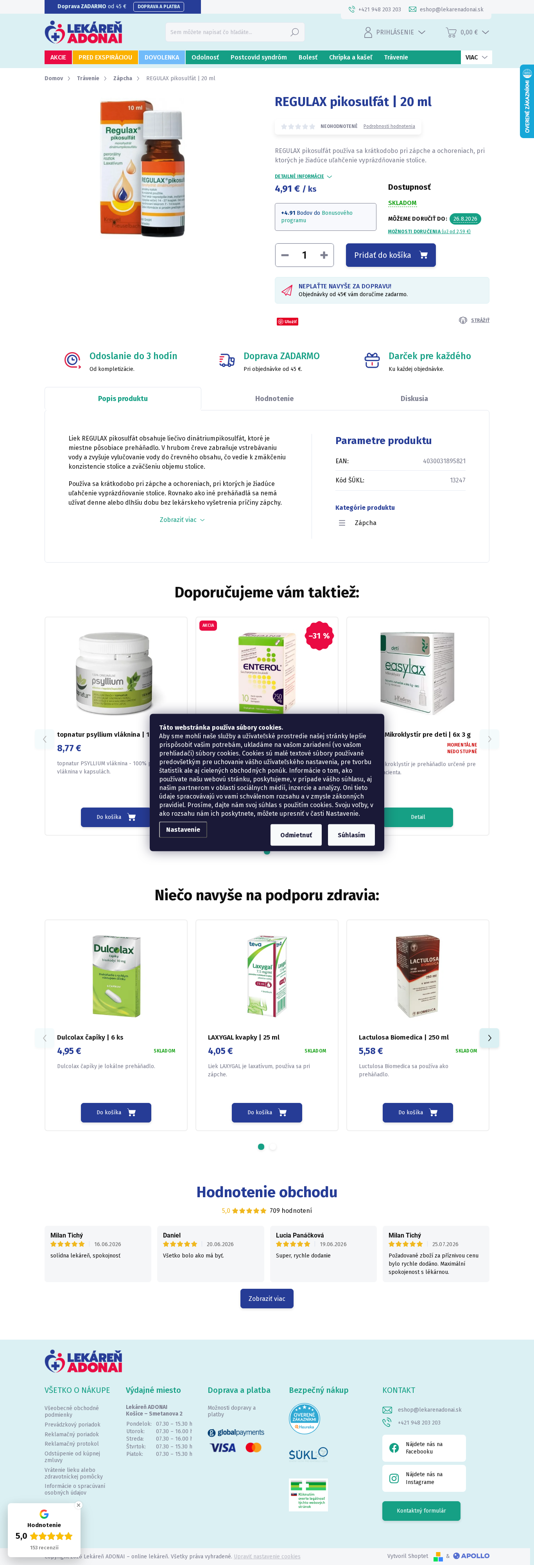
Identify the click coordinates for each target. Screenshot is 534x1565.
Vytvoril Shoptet (407, 1556)
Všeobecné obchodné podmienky (72, 1411)
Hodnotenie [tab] (274, 398)
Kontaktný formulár (421, 1510)
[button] (267, 851)
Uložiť (291, 321)
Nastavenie (183, 829)
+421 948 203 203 (419, 1422)
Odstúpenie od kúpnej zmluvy (72, 1457)
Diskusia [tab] (414, 398)
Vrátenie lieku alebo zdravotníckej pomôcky (74, 1473)
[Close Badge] (78, 1505)
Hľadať (295, 32)
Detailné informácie (299, 176)
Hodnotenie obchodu (267, 1192)
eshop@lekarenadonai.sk (430, 1410)
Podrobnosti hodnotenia (389, 126)
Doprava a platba (159, 6)
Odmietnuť (296, 835)
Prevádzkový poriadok (72, 1424)
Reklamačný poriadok (72, 1434)
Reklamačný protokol (72, 1444)
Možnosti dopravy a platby (232, 1411)
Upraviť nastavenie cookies (267, 1556)
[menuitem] (58, 57)
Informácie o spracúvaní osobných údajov (75, 1489)
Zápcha (365, 523)
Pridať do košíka (382, 255)
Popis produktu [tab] (123, 398)
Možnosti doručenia (429, 231)
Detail (418, 817)
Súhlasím (351, 835)
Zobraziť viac (267, 1298)
